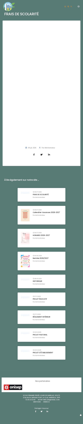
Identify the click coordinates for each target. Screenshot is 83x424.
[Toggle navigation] (78, 6)
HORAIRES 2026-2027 (41, 235)
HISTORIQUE (37, 281)
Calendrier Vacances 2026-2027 (46, 212)
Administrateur (50, 148)
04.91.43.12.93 (30, 400)
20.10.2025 (37, 332)
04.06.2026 (38, 256)
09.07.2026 (38, 192)
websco (46, 402)
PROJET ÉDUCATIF (40, 299)
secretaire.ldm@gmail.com (49, 400)
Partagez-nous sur (42, 408)
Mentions (37, 402)
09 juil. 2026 (32, 148)
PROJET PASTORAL (40, 335)
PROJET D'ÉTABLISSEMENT (43, 352)
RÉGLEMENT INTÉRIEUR (41, 317)
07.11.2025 (37, 296)
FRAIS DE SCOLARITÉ (41, 194)
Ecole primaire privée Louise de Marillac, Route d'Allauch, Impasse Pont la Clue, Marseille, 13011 (41, 396)
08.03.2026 (38, 278)
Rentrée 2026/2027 (41, 258)
